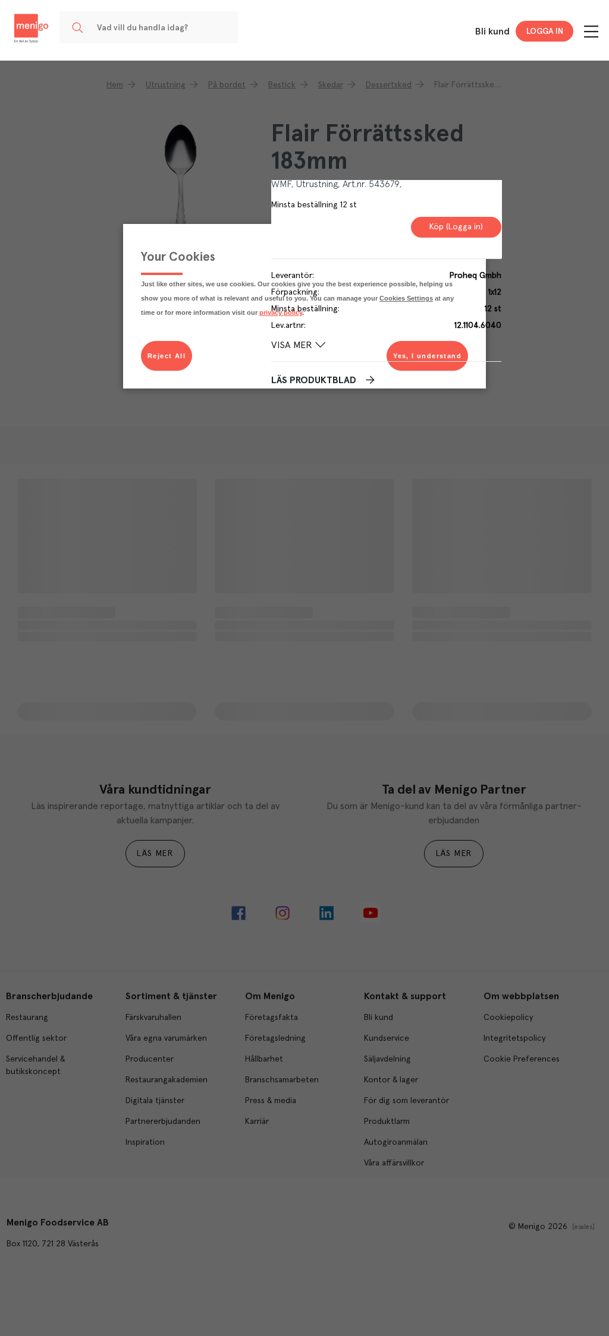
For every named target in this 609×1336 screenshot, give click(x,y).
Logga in (544, 31)
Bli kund (492, 31)
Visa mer (291, 345)
